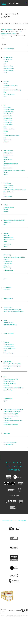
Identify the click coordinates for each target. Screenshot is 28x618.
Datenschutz (11, 610)
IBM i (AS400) (5, 23)
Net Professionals (7, 29)
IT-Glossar (18, 610)
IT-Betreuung (16, 23)
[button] (26, 3)
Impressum (3, 609)
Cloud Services (12, 33)
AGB (3, 611)
